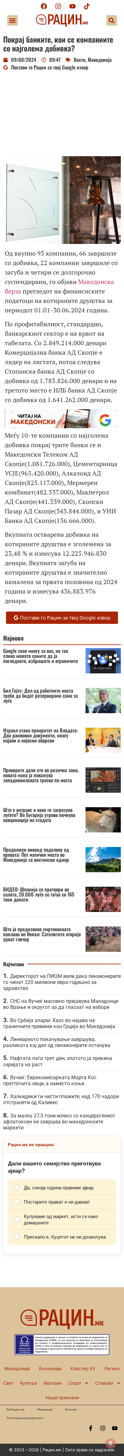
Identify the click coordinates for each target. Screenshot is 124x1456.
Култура (28, 1383)
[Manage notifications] (111, 1444)
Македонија (100, 59)
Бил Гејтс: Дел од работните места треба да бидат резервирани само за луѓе (40, 695)
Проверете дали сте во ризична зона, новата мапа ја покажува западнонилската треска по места (41, 775)
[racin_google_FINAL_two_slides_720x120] (62, 426)
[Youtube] (72, 6)
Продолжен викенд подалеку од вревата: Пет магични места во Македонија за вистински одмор (36, 854)
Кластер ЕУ (83, 1368)
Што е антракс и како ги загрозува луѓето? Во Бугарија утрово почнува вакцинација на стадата (39, 815)
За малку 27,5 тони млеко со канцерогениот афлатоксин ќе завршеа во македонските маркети (59, 1122)
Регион (112, 1368)
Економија (50, 1368)
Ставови (104, 1383)
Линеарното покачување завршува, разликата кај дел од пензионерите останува (56, 1042)
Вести (80, 59)
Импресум (44, 1409)
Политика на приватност (25, 1418)
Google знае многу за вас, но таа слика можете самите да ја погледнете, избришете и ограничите (40, 656)
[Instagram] (58, 6)
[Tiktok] (86, 6)
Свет (8, 1383)
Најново (13, 637)
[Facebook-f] (90, 1428)
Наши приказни (62, 1397)
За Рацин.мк (15, 1409)
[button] (12, 20)
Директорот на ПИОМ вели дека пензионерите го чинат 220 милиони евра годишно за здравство (62, 982)
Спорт (74, 1383)
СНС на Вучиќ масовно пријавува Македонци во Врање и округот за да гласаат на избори (60, 1004)
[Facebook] (44, 6)
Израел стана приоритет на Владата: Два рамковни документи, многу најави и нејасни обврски (40, 735)
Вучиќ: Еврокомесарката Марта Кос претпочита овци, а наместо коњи (49, 1080)
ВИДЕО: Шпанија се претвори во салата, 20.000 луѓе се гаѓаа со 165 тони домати (38, 894)
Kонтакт (71, 1409)
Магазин (53, 1383)
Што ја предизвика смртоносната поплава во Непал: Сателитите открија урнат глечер (42, 934)
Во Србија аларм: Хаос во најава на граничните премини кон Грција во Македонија (59, 1023)
